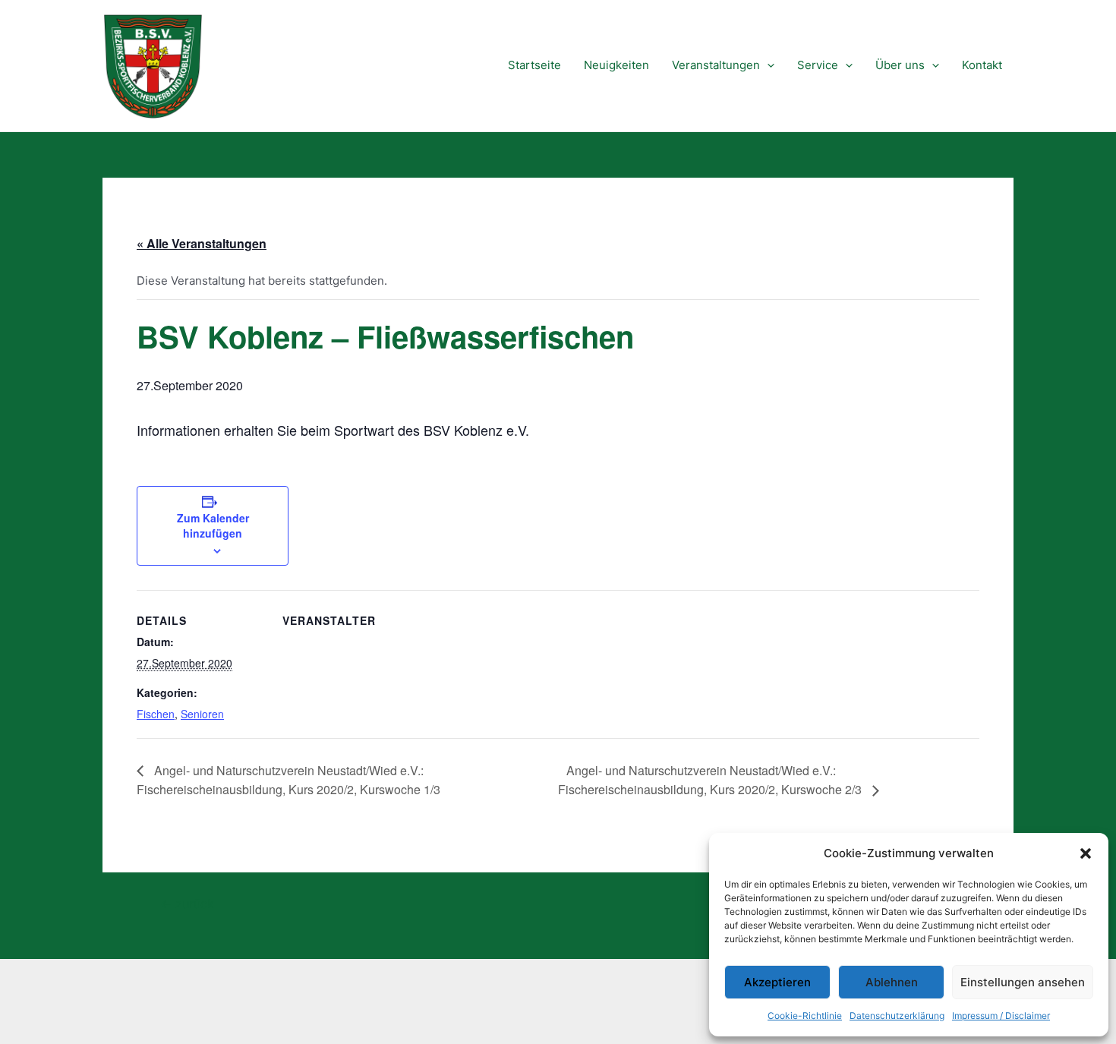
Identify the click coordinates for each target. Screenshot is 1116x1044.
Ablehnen (891, 982)
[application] (767, 65)
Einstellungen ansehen (1022, 982)
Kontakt (982, 65)
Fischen (156, 713)
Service (817, 65)
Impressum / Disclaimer (1001, 1015)
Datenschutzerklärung (897, 1015)
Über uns (900, 65)
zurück (187, 904)
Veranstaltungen (716, 65)
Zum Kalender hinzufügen (213, 525)
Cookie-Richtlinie (805, 1015)
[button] (1085, 853)
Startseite (534, 65)
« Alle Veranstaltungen (201, 243)
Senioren (202, 713)
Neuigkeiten (616, 65)
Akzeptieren (777, 982)
